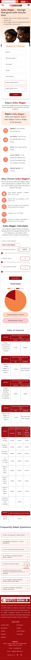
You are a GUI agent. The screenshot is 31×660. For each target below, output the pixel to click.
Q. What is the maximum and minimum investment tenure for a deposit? (14, 571)
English (23, 1)
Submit (15, 94)
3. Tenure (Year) (6, 258)
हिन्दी (27, 1)
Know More (15, 278)
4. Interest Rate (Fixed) (8, 266)
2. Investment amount (8, 249)
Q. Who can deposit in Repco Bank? (14, 534)
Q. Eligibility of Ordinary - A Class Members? (13, 541)
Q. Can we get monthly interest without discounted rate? (12, 580)
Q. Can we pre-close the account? (13, 549)
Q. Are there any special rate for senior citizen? (13, 556)
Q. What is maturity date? (11, 563)
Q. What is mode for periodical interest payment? (12, 588)
